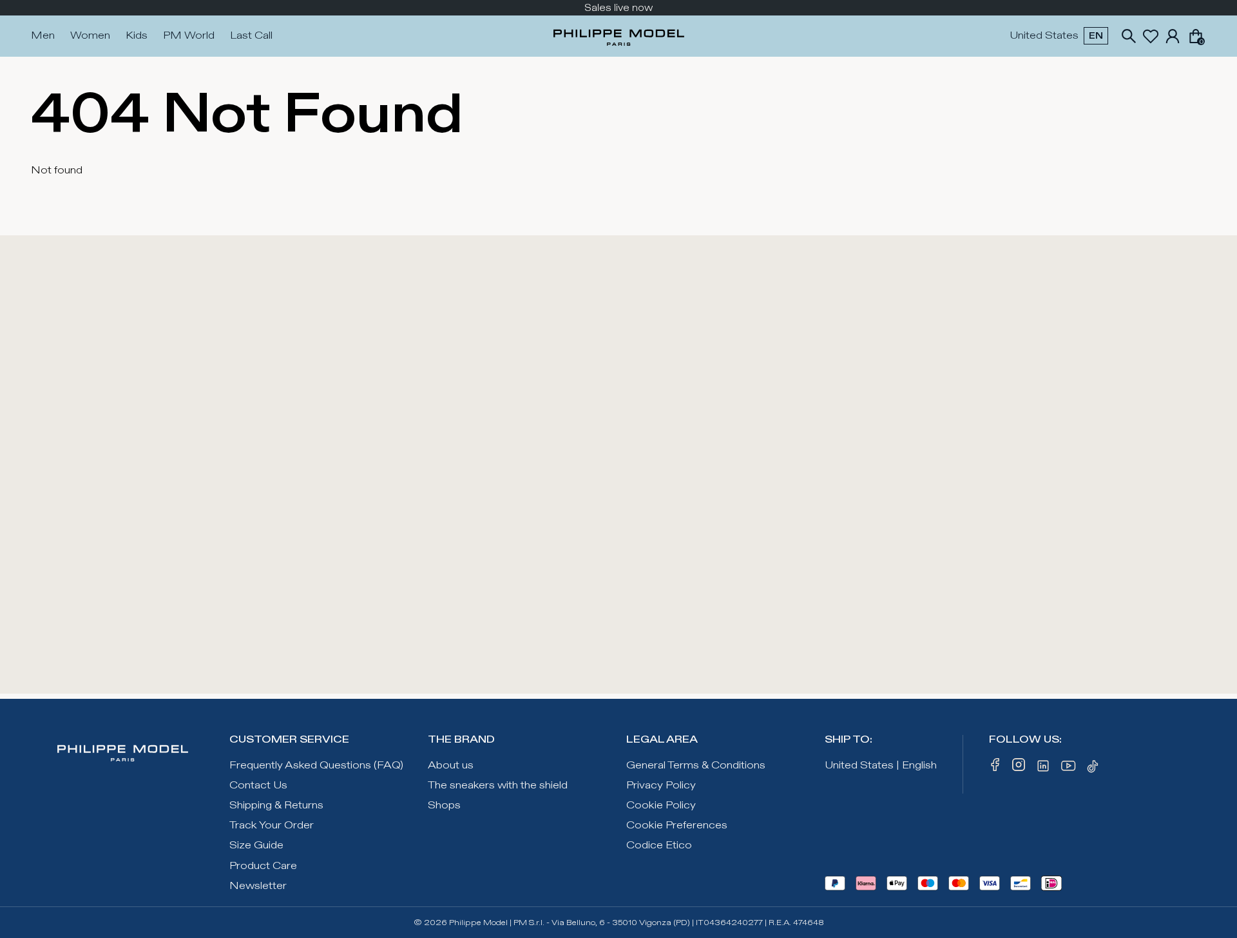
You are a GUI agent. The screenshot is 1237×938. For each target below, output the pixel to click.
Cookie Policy (661, 805)
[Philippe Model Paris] (619, 36)
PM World (189, 36)
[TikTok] (1094, 768)
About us (451, 765)
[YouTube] (1069, 768)
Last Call (251, 36)
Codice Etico (659, 845)
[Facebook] (995, 768)
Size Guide (256, 845)
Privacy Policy (661, 785)
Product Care (263, 866)
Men (43, 36)
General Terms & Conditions (695, 765)
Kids (137, 36)
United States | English (881, 765)
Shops (444, 805)
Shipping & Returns (276, 805)
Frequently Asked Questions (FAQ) (316, 765)
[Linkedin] (1043, 768)
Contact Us (258, 785)
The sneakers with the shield (498, 785)
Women (90, 36)
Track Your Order (271, 825)
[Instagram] (1018, 768)
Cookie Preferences (676, 825)
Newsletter (258, 886)
